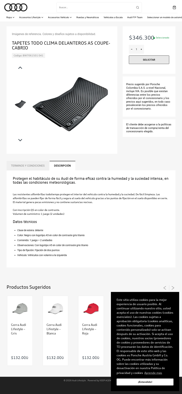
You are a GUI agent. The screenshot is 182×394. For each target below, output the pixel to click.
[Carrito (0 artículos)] (174, 7)
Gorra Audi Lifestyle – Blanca (54, 329)
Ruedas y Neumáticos (87, 17)
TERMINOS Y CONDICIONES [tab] (28, 165)
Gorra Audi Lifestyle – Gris (18, 329)
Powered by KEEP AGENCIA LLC (103, 380)
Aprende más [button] (153, 373)
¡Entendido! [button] (145, 381)
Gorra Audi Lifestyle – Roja (89, 329)
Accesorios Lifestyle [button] (30, 17)
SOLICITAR (149, 59)
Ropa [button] (9, 17)
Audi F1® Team (135, 17)
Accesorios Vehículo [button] (58, 17)
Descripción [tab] (62, 165)
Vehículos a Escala (113, 17)
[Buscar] (137, 7)
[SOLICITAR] (26, 357)
